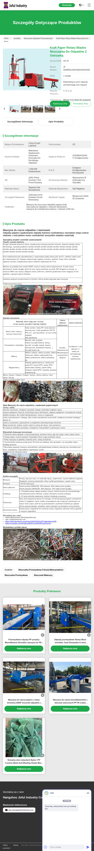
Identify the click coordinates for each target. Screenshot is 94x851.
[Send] (88, 847)
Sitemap (15, 845)
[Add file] (45, 847)
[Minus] (87, 793)
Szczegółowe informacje (20, 121)
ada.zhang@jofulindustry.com (20, 810)
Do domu (6, 38)
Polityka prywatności (6, 846)
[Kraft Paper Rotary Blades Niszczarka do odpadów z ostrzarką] (32, 72)
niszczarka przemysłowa (16, 575)
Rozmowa (66, 5)
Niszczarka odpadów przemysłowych (38, 38)
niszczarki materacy (43, 575)
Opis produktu (56, 121)
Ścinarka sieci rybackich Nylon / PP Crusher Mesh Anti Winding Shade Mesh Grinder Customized (24, 761)
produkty (17, 38)
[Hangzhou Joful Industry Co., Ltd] (16, 5)
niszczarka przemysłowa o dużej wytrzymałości (40, 570)
